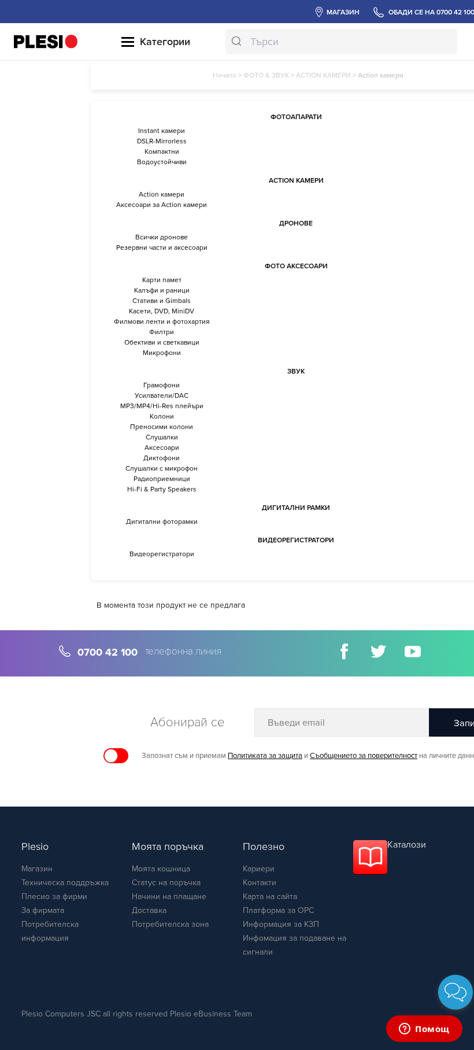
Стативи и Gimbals (161, 301)
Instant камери (161, 131)
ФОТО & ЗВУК (266, 75)
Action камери (161, 194)
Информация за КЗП (281, 924)
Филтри (161, 332)
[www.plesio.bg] (45, 41)
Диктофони (161, 458)
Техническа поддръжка (65, 883)
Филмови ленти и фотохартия (162, 321)
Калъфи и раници (162, 290)
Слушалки (162, 437)
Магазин (37, 869)
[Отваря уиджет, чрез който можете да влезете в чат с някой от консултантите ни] (424, 1029)
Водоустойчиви (162, 162)
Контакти (259, 883)
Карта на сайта (270, 896)
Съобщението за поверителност (363, 755)
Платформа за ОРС (278, 910)
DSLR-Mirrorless (162, 141)
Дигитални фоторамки (162, 521)
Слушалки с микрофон (161, 468)
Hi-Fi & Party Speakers (162, 489)
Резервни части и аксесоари (162, 247)
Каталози (406, 845)
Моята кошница (161, 869)
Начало (224, 75)
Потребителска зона (170, 924)
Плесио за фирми (54, 896)
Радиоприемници (162, 479)
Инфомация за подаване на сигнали (294, 945)
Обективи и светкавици (161, 342)
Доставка (149, 910)
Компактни (162, 151)
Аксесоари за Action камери (161, 205)
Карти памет (162, 280)
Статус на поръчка (166, 883)
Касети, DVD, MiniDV (161, 311)
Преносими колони (161, 427)
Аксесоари (162, 447)
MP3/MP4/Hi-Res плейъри (161, 406)
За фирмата (42, 910)
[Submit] (237, 41)
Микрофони (162, 353)
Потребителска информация (50, 931)
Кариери (259, 869)
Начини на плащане (169, 896)
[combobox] (341, 41)
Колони (162, 416)
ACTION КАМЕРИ (323, 75)
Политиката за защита (265, 755)
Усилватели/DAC (161, 395)
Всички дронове (161, 237)
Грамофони (161, 385)
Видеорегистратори (161, 554)
